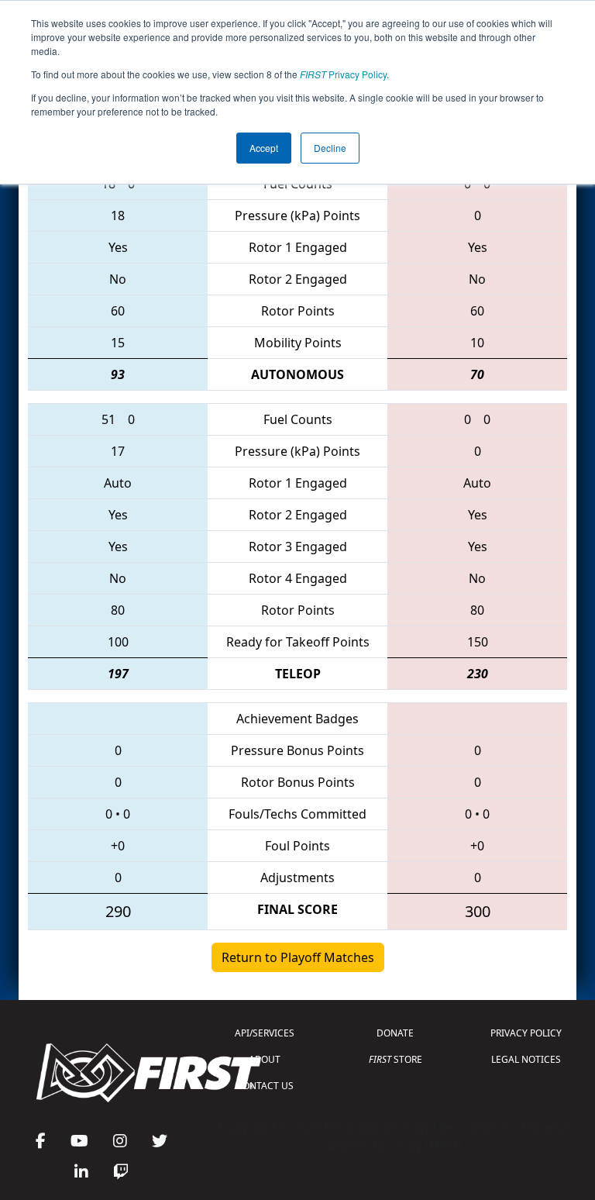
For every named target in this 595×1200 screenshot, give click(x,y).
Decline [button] (330, 147)
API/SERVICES (264, 1033)
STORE (395, 1059)
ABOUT (264, 1059)
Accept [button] (263, 147)
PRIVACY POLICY (526, 1033)
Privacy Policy (343, 74)
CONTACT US (265, 1085)
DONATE (395, 1033)
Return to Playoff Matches (298, 957)
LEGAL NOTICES (526, 1059)
